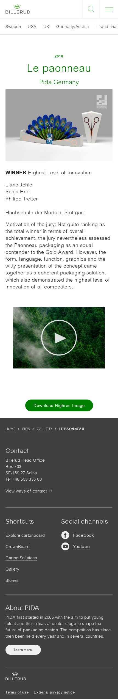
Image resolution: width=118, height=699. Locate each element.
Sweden (13, 26)
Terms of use (17, 692)
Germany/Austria (72, 26)
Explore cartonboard (25, 535)
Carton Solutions (21, 557)
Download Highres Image (59, 405)
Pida (26, 429)
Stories (12, 580)
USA (32, 26)
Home (10, 429)
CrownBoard (17, 546)
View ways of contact (26, 491)
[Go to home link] (17, 9)
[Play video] (59, 338)
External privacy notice (54, 692)
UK (46, 26)
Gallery (44, 429)
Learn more (23, 650)
